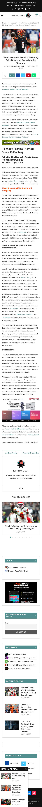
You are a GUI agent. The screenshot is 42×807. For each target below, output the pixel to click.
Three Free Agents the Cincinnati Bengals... (16, 789)
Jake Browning (15, 181)
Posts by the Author (31, 453)
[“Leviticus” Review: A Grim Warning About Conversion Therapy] (12, 725)
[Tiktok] (29, 9)
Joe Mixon (29, 314)
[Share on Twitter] (23, 75)
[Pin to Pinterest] (28, 75)
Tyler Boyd (6, 317)
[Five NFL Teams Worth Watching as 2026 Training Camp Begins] (21, 512)
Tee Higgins (21, 314)
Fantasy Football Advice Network (15, 90)
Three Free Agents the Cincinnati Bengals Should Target (29, 708)
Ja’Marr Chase (25, 278)
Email (7, 623)
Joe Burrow (22, 232)
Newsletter (30, 5)
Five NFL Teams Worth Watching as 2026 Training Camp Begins (28, 691)
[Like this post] (13, 75)
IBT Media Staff (18, 66)
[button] (4, 520)
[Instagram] (19, 9)
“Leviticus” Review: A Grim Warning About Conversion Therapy (27, 726)
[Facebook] (12, 9)
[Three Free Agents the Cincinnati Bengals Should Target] (12, 708)
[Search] (39, 15)
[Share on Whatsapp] (34, 75)
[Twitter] (15, 9)
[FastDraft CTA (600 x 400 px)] (21, 583)
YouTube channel (33, 435)
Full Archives (19, 5)
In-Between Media (8, 435)
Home (4, 23)
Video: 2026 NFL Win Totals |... (18, 801)
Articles (13, 23)
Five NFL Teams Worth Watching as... (18, 776)
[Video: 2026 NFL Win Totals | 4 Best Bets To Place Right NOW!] (6, 802)
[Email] (25, 9)
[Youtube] (22, 9)
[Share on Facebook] (18, 75)
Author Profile (11, 453)
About (9, 5)
